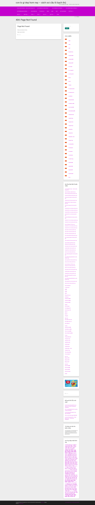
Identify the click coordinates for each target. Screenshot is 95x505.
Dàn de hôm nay (71, 471)
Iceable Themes (21, 503)
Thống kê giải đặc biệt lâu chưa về (70, 495)
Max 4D (70, 81)
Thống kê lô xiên (67, 340)
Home (75, 16)
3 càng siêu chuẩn (70, 448)
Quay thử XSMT (67, 369)
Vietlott (18, 14)
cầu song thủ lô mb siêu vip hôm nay (71, 240)
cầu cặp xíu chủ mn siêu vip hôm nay (71, 269)
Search (67, 28)
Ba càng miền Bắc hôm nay (70, 452)
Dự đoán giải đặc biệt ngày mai (70, 480)
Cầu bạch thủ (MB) (68, 327)
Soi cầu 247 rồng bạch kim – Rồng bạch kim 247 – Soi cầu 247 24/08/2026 (70, 418)
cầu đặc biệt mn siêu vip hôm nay (70, 271)
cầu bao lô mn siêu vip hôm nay (70, 265)
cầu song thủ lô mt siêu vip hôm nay (71, 259)
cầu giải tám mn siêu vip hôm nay (70, 273)
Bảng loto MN (67, 359)
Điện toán (25, 14)
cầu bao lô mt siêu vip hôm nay (70, 244)
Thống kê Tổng (71, 140)
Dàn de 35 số (71, 471)
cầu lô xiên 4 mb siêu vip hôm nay (70, 233)
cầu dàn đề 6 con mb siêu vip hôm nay (71, 210)
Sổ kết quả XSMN (71, 59)
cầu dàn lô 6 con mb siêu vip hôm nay (71, 225)
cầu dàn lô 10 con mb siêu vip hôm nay (71, 220)
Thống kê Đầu (70, 129)
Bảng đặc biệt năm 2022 (71, 462)
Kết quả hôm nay (63, 11)
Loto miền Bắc (71, 151)
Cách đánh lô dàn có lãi (71, 465)
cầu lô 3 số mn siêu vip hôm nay (70, 267)
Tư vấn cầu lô (41, 11)
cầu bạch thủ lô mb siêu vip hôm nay (71, 200)
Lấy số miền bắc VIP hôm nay (57, 8)
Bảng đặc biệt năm (71, 460)
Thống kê (66, 315)
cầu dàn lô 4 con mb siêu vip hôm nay (71, 222)
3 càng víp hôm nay (70, 449)
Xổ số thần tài (67, 323)
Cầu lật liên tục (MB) (71, 103)
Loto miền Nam (71, 155)
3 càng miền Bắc (70, 445)
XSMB (48, 11)
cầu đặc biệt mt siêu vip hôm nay (70, 248)
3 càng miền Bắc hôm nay (70, 446)
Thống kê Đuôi (67, 346)
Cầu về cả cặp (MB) (71, 107)
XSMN (52, 11)
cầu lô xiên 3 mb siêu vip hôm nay (70, 231)
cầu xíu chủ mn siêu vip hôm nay (70, 283)
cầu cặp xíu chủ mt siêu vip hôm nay (71, 246)
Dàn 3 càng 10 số (71, 467)
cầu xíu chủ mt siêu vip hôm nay (70, 261)
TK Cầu (32, 14)
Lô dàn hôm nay (72, 485)
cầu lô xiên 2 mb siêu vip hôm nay (70, 229)
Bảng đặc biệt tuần (69, 463)
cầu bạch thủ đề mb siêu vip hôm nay (71, 195)
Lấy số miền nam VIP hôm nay (22, 11)
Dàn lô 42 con (70, 476)
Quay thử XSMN (71, 166)
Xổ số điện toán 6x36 (71, 88)
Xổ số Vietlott (67, 306)
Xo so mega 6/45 (71, 70)
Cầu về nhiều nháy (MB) (69, 333)
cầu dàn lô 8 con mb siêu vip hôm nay (71, 227)
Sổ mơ (69, 177)
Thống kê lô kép (71, 125)
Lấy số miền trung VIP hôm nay (71, 8)
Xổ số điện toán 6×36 (68, 319)
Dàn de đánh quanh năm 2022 (70, 474)
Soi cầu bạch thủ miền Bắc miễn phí (71, 490)
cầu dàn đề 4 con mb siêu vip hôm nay (71, 208)
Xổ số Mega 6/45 (68, 308)
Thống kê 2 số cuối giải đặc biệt (71, 491)
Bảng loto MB (67, 357)
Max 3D (70, 77)
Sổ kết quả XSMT (68, 302)
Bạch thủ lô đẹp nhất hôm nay (71, 459)
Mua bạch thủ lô (71, 488)
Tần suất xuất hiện (68, 352)
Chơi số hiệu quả (34, 11)
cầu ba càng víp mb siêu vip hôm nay (71, 193)
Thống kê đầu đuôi (71, 114)
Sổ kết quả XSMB (71, 55)
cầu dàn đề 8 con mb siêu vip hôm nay (71, 212)
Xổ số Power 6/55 (68, 310)
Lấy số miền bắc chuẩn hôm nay (42, 8)
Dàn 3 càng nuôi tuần (70, 468)
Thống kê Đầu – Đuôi (71, 136)
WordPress (42, 502)
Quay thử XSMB (71, 162)
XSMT (57, 11)
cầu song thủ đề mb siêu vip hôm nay (71, 235)
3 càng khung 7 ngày (70, 444)
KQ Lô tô (44, 14)
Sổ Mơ (58, 14)
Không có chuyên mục (71, 484)
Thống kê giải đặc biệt (70, 493)
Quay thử (51, 14)
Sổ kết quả (70, 11)
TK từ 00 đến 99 (71, 147)
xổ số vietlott (70, 66)
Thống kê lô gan (71, 118)
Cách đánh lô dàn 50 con (71, 464)
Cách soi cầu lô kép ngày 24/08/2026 (71, 415)
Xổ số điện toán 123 (71, 92)
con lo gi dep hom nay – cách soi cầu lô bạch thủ (41, 2)
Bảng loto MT (67, 361)
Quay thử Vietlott (71, 173)
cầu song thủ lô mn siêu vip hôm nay (71, 281)
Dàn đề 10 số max (72, 479)
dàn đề (71, 477)
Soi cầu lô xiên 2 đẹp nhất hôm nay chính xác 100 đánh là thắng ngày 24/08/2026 (70, 406)
